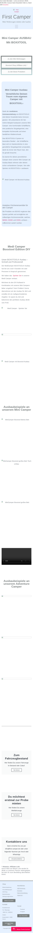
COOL (18, 220)
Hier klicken (16, 770)
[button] (16, 26)
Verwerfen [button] (5, 4)
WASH (4, 220)
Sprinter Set (17, 275)
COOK (10, 220)
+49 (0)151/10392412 (16, 859)
